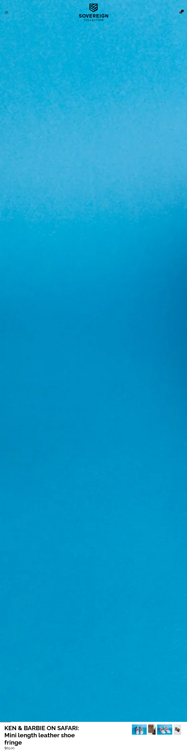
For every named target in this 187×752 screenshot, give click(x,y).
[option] (139, 729)
